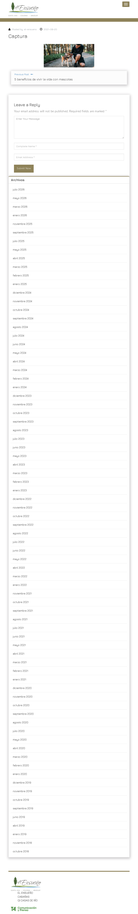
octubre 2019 (21, 799)
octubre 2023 (21, 412)
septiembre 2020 (23, 713)
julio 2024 (18, 335)
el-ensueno (30, 29)
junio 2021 (19, 636)
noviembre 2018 (22, 842)
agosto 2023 (20, 430)
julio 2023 (18, 438)
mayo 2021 (19, 645)
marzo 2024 (20, 369)
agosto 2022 (20, 533)
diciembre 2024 (22, 292)
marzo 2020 (20, 756)
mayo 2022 (19, 559)
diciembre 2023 (22, 395)
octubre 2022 (21, 516)
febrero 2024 (21, 378)
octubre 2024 (21, 309)
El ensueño (25, 892)
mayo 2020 (20, 739)
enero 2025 (20, 284)
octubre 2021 (21, 602)
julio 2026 (19, 189)
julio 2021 (18, 627)
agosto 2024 (20, 326)
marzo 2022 (20, 576)
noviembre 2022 (22, 507)
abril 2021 (18, 653)
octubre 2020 (21, 705)
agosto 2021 (20, 619)
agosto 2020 (20, 722)
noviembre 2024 (22, 301)
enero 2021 (19, 679)
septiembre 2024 (23, 318)
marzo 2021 (20, 662)
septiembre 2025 (23, 232)
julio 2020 (19, 730)
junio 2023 (19, 447)
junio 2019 (19, 816)
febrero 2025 (21, 275)
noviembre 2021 (22, 593)
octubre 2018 (21, 851)
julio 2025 (18, 241)
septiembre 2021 (23, 610)
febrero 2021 (20, 670)
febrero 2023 (21, 481)
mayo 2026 (20, 198)
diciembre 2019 (22, 782)
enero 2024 (20, 387)
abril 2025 (19, 258)
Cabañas (23, 896)
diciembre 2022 (22, 498)
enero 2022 (20, 584)
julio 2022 (18, 541)
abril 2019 (19, 825)
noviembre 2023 (22, 404)
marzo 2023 (20, 473)
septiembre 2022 (23, 524)
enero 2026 (20, 215)
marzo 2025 (20, 266)
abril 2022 (19, 567)
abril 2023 (19, 464)
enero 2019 (19, 834)
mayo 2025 (19, 249)
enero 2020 (20, 773)
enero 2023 (20, 490)
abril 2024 (19, 361)
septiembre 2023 (23, 421)
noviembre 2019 (22, 791)
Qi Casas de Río (28, 900)
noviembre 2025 (22, 223)
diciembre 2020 (22, 688)
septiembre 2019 (23, 808)
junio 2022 (19, 550)
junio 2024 (19, 344)
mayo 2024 (19, 352)
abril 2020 (19, 748)
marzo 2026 (20, 206)
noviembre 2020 (22, 696)
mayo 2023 (19, 455)
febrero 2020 (21, 765)
